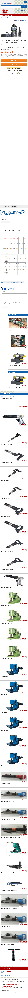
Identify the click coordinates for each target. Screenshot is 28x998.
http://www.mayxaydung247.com (13, 984)
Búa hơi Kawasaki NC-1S (6, 462)
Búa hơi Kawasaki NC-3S (6, 498)
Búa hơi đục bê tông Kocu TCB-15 (9, 873)
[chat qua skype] (18, 72)
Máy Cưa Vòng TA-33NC (14, 365)
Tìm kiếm (24, 6)
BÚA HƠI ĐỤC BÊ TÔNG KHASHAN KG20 (10, 837)
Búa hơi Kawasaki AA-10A (7, 516)
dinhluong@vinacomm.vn (7, 986)
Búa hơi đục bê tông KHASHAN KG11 (9, 819)
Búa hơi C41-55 (4, 748)
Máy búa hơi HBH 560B (6, 659)
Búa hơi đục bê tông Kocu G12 (8, 944)
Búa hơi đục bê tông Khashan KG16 (9, 908)
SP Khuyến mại (14, 372)
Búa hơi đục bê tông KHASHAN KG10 (9, 783)
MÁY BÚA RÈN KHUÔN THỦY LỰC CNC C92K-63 (12, 282)
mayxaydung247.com (5, 975)
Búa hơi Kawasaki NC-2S (6, 480)
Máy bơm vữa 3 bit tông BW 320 (16, 330)
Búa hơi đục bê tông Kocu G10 (8, 801)
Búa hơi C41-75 (4, 766)
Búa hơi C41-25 (4, 712)
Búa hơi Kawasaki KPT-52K (7, 427)
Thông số (6, 206)
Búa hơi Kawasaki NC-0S (6, 444)
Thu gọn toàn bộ (24, 219)
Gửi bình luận (5, 307)
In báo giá (14, 64)
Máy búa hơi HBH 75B (6, 605)
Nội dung (4, 291)
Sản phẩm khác (6, 393)
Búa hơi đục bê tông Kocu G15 (8, 926)
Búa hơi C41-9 (4, 676)
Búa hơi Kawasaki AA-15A (7, 534)
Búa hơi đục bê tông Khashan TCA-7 (9, 890)
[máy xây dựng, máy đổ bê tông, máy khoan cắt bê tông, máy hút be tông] (7, 3)
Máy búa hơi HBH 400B (6, 641)
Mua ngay (14, 61)
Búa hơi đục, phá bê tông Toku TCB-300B (10, 962)
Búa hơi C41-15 (4, 694)
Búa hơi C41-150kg (5, 855)
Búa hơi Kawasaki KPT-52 (7, 587)
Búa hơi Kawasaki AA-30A (7, 569)
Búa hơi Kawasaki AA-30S (7, 398)
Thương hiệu (4, 219)
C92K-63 (3, 278)
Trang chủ (3, 17)
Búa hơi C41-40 (4, 730)
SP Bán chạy (13, 314)
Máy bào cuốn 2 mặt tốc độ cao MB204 (18, 347)
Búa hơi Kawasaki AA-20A (7, 552)
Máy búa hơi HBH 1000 (6, 623)
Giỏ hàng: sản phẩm (20, 20)
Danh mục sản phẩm (7, 15)
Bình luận (13, 206)
